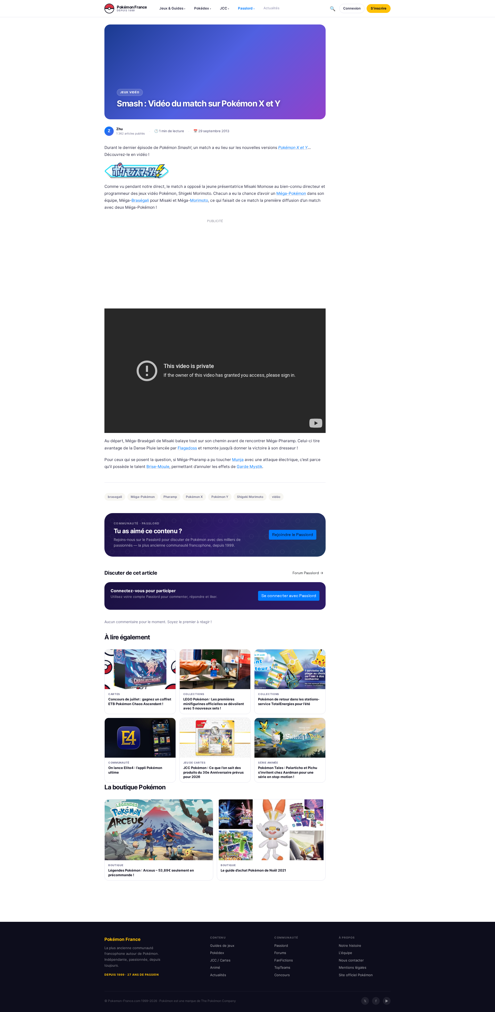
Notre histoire (350, 945)
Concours (282, 975)
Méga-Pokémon (291, 193)
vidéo (276, 497)
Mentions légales (352, 967)
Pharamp (170, 497)
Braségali (140, 200)
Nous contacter (351, 960)
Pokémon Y (219, 497)
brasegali (115, 497)
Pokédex (202, 8)
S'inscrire (378, 8)
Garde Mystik (249, 466)
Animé (215, 967)
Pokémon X (194, 497)
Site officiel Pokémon (356, 975)
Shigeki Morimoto (250, 497)
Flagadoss (187, 448)
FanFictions (283, 960)
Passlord (246, 8)
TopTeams (282, 967)
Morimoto (199, 200)
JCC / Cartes (220, 960)
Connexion (352, 8)
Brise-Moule (157, 466)
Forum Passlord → (308, 573)
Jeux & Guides (172, 8)
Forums (280, 953)
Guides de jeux (222, 945)
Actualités (271, 8)
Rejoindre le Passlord (292, 534)
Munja (238, 459)
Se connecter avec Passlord (288, 595)
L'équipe (345, 953)
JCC (224, 8)
